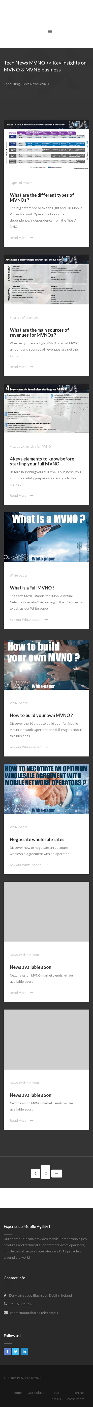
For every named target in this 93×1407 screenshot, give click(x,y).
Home (17, 1392)
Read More (18, 237)
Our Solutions (38, 1392)
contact (78, 1392)
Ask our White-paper (25, 619)
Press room (75, 1399)
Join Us (56, 1399)
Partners (60, 1392)
